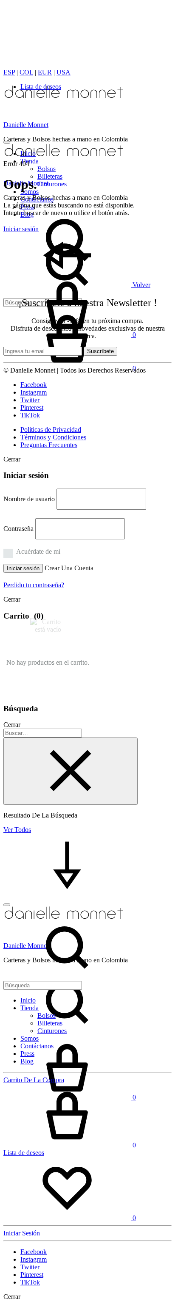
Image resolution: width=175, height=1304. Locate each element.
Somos (29, 1038)
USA (63, 72)
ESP (9, 72)
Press (27, 1053)
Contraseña (18, 528)
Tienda (29, 1007)
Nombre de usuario (29, 499)
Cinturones (52, 184)
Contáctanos (37, 1046)
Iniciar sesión (23, 568)
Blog (27, 1061)
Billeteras (49, 176)
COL (26, 72)
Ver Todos (17, 829)
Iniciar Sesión (21, 1233)
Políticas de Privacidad (50, 429)
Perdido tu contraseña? (33, 584)
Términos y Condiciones (53, 437)
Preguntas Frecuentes (48, 444)
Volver (140, 284)
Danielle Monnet (25, 124)
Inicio (28, 1000)
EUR (45, 72)
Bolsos (46, 1015)
